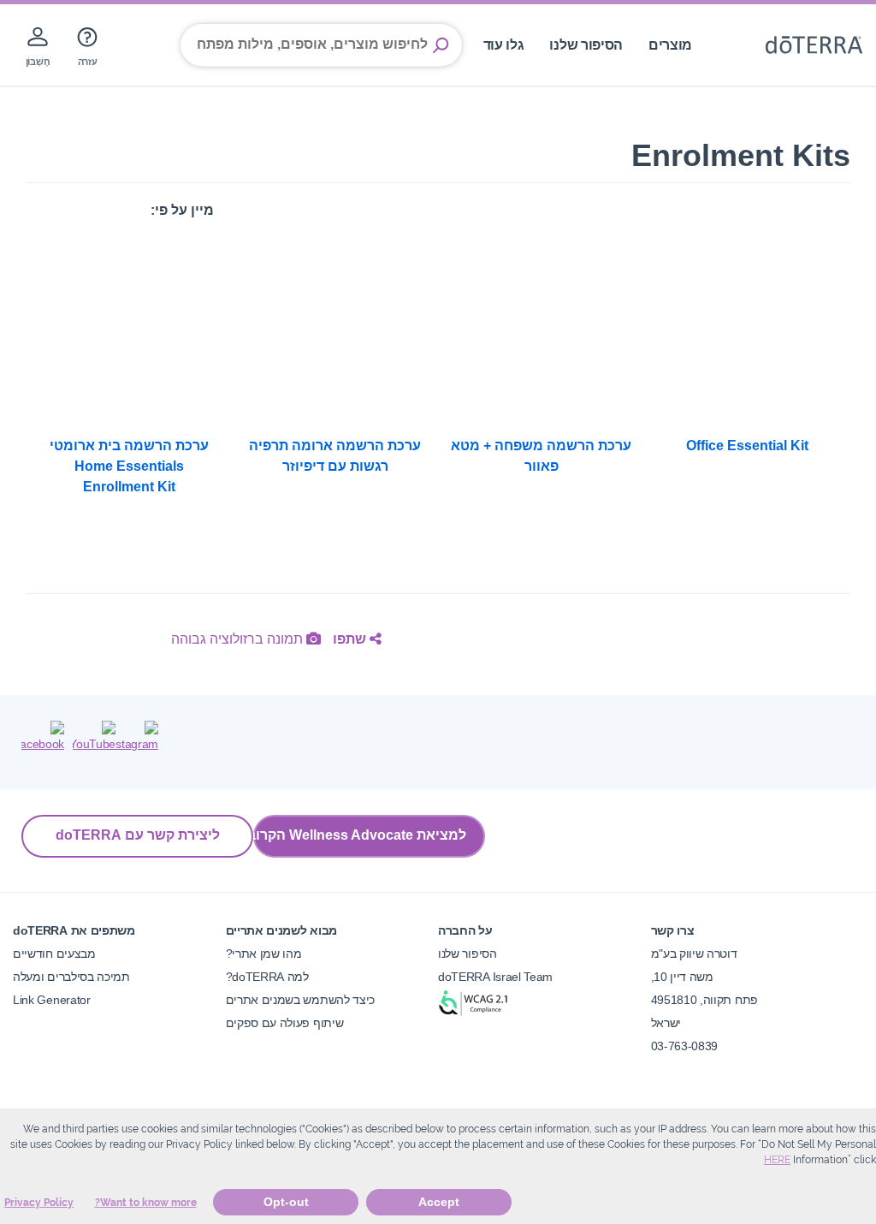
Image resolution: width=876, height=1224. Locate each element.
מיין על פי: (182, 210)
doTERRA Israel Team (495, 976)
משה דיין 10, (682, 976)
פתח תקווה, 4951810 (704, 1000)
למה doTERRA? (267, 976)
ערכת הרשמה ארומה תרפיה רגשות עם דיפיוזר (335, 455)
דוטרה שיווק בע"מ (694, 953)
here (777, 1160)
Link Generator (52, 1000)
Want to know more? (146, 1203)
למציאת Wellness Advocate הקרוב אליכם (359, 835)
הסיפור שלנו (586, 45)
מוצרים (670, 45)
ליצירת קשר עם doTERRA (138, 835)
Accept (438, 1202)
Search (440, 45)
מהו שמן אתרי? (264, 953)
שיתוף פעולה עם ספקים (285, 1023)
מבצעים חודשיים (54, 953)
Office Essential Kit (747, 445)
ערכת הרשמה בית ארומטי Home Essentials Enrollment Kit (129, 466)
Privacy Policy (39, 1203)
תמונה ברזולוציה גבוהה (238, 639)
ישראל (666, 1023)
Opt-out (286, 1202)
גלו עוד (503, 45)
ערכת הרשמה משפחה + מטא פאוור (541, 455)
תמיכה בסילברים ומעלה (71, 976)
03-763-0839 (685, 1046)
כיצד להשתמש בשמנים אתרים (301, 1000)
